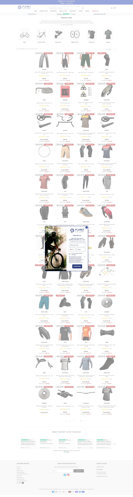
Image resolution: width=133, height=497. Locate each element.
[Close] (86, 227)
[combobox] (72, 249)
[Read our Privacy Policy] (84, 257)
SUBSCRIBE (77, 266)
